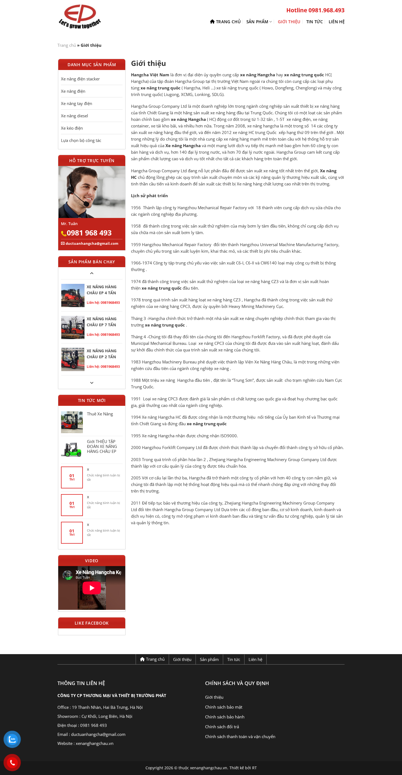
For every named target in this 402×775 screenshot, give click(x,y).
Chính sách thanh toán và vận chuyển (240, 736)
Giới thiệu (289, 21)
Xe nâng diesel (74, 115)
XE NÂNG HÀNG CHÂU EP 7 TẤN (101, 321)
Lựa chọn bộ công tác (81, 140)
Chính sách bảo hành (224, 716)
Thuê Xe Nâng (100, 413)
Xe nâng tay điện (76, 103)
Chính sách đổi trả (222, 726)
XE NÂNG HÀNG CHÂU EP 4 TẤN (101, 289)
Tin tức (314, 21)
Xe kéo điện (72, 128)
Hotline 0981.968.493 (315, 10)
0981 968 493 (89, 233)
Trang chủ (228, 21)
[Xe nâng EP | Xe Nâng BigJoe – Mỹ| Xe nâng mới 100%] (91, 17)
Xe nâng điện (73, 91)
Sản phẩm (257, 21)
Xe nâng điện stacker (80, 78)
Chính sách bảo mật (223, 707)
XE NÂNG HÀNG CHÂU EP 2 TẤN (101, 353)
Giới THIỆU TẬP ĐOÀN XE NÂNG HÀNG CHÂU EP (102, 446)
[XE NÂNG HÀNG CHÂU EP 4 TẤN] (73, 295)
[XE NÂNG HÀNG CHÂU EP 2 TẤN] (73, 359)
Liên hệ (337, 21)
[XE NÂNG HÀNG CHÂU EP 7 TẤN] (73, 327)
